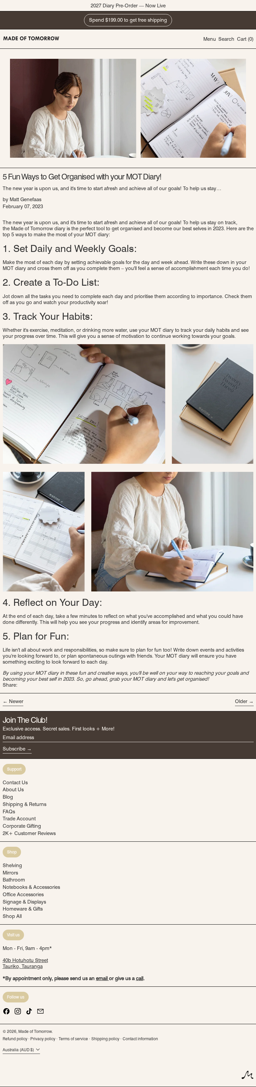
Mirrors (10, 873)
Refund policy (15, 1038)
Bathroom (14, 880)
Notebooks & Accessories (31, 887)
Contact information (140, 1038)
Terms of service (73, 1038)
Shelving (12, 865)
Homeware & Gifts (23, 909)
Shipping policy (105, 1038)
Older (241, 701)
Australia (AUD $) (19, 1049)
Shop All (12, 916)
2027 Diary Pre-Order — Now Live (128, 6)
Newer (16, 701)
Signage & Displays (24, 902)
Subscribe (14, 749)
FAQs (9, 812)
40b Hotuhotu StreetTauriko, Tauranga (25, 963)
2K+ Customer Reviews (29, 833)
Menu (209, 39)
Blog (8, 797)
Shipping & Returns (24, 804)
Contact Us (15, 783)
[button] (226, 38)
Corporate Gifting (22, 826)
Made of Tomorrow (35, 1031)
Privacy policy (42, 1038)
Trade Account (19, 819)
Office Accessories (23, 895)
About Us (13, 790)
